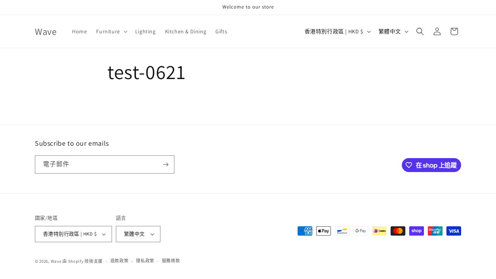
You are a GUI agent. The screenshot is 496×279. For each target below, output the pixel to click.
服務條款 (171, 261)
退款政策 (119, 261)
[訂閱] (165, 164)
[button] (110, 31)
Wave (56, 261)
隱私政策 (145, 261)
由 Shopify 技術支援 (82, 261)
